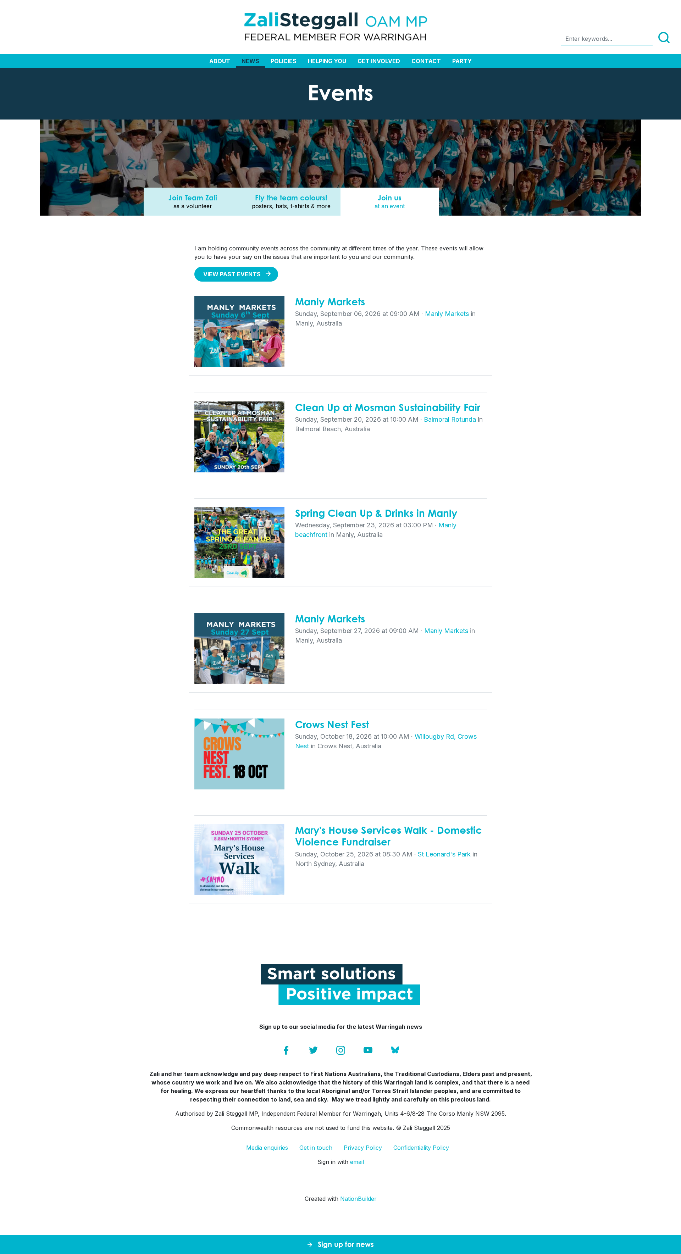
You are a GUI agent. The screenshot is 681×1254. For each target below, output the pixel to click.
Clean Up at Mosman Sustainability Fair (387, 407)
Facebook (286, 1050)
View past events (232, 274)
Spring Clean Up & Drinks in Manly (376, 513)
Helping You (327, 61)
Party (462, 61)
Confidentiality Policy (421, 1147)
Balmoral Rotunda (450, 419)
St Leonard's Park (444, 854)
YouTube (368, 1050)
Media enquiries (267, 1147)
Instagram (341, 1050)
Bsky (395, 1050)
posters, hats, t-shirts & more (291, 201)
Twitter (313, 1050)
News (250, 61)
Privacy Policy (363, 1147)
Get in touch (315, 1147)
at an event (390, 201)
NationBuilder (358, 1198)
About (219, 61)
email (357, 1161)
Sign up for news (346, 1244)
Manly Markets (330, 301)
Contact (426, 61)
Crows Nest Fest (332, 724)
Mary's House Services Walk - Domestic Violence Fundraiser (388, 836)
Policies (284, 61)
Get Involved (379, 61)
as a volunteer (192, 201)
